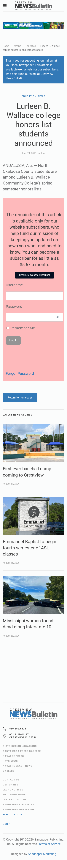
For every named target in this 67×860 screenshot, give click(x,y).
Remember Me (22, 328)
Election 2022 (12, 814)
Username (14, 285)
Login (6, 824)
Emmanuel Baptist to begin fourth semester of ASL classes (29, 548)
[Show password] (57, 317)
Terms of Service (49, 844)
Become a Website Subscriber (34, 275)
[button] (5, 5)
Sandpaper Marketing (42, 854)
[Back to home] (33, 5)
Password (14, 306)
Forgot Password (20, 373)
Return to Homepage (20, 397)
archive (41, 153)
